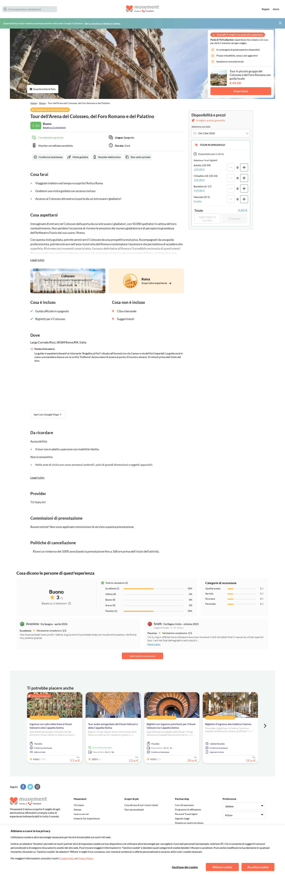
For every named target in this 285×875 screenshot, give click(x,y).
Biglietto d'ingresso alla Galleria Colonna (228, 724)
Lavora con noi (81, 814)
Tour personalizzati (134, 809)
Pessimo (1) (111, 610)
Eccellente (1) (112, 588)
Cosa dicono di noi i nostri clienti (141, 805)
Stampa (77, 809)
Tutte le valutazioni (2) (116, 582)
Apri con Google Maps (47, 414)
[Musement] (142, 9)
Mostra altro (153, 644)
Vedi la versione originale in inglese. (102, 23)
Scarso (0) (110, 605)
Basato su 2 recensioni (54, 127)
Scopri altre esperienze (155, 283)
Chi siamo (79, 805)
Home (33, 103)
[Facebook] (22, 786)
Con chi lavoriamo (184, 805)
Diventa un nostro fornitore (189, 822)
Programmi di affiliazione (188, 809)
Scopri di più (241, 91)
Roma (42, 103)
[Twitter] (30, 786)
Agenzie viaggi (182, 818)
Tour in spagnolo (212, 144)
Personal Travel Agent (186, 814)
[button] (220, 144)
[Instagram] (37, 786)
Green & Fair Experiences (87, 818)
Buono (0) (110, 599)
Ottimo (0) (110, 594)
